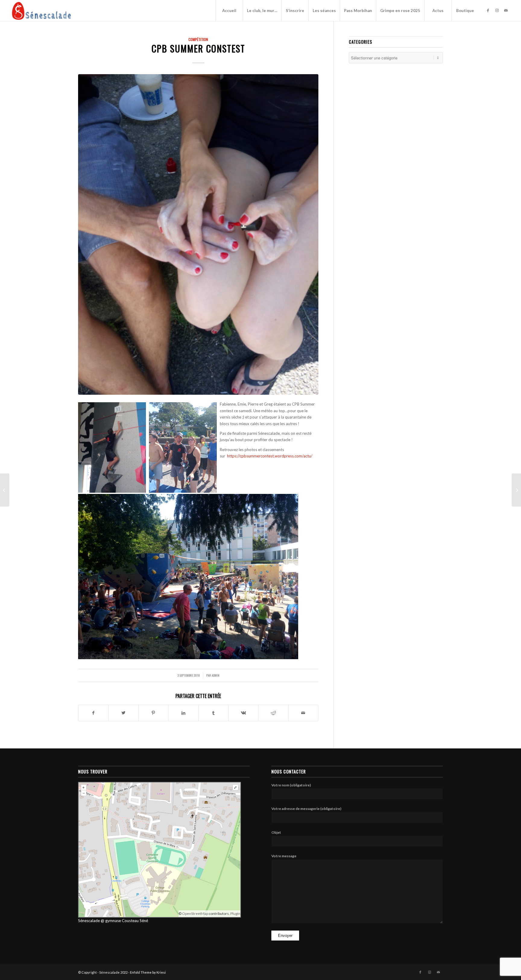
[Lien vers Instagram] (496, 10)
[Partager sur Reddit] (273, 713)
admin (215, 675)
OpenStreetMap (195, 913)
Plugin (235, 913)
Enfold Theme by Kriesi (148, 972)
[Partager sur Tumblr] (213, 713)
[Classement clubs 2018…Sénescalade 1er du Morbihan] (4, 490)
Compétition (198, 39)
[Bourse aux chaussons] (516, 490)
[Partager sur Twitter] (123, 713)
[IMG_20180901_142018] (198, 234)
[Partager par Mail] (303, 713)
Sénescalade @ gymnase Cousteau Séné (113, 920)
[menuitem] (229, 10)
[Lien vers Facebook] (487, 10)
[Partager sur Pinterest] (153, 713)
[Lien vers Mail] (505, 10)
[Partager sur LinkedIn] (183, 713)
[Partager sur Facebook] (93, 713)
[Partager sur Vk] (243, 713)
